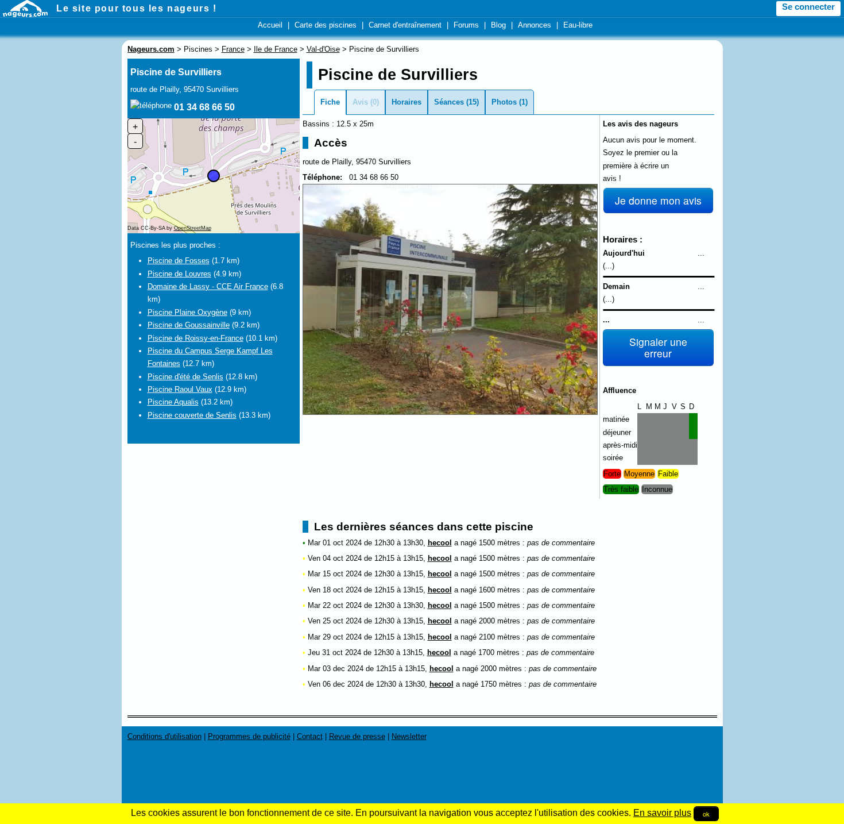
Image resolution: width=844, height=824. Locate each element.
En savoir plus (662, 813)
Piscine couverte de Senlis (192, 415)
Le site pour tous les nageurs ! (136, 8)
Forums (466, 25)
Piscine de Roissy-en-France (195, 338)
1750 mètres (501, 684)
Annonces (534, 25)
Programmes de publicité (249, 736)
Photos (504, 102)
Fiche (330, 102)
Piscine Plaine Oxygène (187, 312)
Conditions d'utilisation (164, 736)
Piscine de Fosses (179, 260)
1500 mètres (499, 542)
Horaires (406, 102)
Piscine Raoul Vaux (180, 389)
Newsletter (409, 736)
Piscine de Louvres (179, 273)
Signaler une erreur (658, 347)
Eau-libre (578, 25)
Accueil (270, 25)
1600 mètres (499, 590)
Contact (310, 736)
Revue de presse (357, 736)
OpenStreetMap (192, 228)
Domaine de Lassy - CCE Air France (208, 286)
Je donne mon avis (658, 200)
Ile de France (275, 49)
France (233, 49)
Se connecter (808, 6)
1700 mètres (499, 652)
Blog (498, 25)
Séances (449, 102)
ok (706, 813)
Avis (360, 102)
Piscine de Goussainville (189, 325)
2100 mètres (499, 637)
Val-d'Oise (323, 49)
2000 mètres (499, 621)
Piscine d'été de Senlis (185, 376)
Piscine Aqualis (173, 402)
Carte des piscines (326, 25)
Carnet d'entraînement (405, 25)
